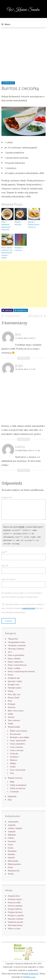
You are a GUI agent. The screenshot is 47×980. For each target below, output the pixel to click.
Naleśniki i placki (14, 687)
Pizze (10, 700)
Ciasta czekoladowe (17, 743)
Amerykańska (13, 821)
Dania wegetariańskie (16, 655)
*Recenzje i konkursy (16, 648)
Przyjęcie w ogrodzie (16, 915)
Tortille (8, 310)
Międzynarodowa (14, 864)
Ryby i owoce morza (15, 710)
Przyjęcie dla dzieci (15, 912)
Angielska (12, 825)
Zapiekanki (12, 796)
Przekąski (11, 704)
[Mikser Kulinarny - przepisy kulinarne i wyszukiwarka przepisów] (23, 959)
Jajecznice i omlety (15, 681)
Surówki (11, 717)
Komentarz (6, 497)
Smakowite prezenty (15, 922)
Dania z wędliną (14, 668)
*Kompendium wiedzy (16, 642)
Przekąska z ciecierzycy (19, 248)
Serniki (12, 766)
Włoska (11, 873)
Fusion (10, 844)
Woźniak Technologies (30, 973)
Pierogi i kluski (13, 697)
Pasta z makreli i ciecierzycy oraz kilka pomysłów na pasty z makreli (7, 252)
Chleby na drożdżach (18, 785)
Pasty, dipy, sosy (14, 694)
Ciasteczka (14, 753)
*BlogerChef (13, 638)
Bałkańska (12, 834)
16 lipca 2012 (8, 83)
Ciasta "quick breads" (18, 740)
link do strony (8, 579)
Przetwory (12, 707)
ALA (10, 652)
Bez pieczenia (15, 734)
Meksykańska (13, 861)
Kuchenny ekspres (15, 899)
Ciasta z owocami (16, 750)
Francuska (12, 841)
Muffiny (13, 763)
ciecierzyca (22, 310)
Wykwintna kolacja (15, 925)
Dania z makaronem (15, 661)
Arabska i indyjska (15, 828)
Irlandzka (11, 854)
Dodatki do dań (14, 678)
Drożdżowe (14, 756)
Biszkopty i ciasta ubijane (19, 737)
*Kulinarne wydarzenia (17, 645)
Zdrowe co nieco (14, 928)
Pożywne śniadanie (15, 905)
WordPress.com (29, 977)
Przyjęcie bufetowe (15, 909)
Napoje (10, 691)
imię (3, 552)
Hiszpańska (12, 851)
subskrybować (28, 608)
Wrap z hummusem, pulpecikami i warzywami (6, 226)
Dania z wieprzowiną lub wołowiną (21, 671)
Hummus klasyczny (18, 223)
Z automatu (14, 791)
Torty (12, 773)
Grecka (10, 847)
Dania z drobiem (14, 658)
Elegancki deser (14, 896)
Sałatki (10, 714)
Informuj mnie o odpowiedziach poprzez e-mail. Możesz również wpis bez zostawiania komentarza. (23, 608)
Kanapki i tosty (13, 684)
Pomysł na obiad (14, 902)
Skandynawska (13, 870)
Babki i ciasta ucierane (18, 730)
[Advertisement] (23, 56)
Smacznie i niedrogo (15, 918)
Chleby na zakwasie (17, 788)
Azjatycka (11, 831)
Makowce (13, 760)
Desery (10, 674)
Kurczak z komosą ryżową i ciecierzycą (34, 224)
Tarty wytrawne (14, 720)
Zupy (10, 799)
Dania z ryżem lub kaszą (17, 665)
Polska (10, 867)
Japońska (11, 857)
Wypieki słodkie (14, 726)
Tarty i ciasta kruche (17, 770)
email (3, 566)
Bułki (12, 781)
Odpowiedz (23, 358)
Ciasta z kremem (16, 747)
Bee (18, 334)
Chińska (11, 838)
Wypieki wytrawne (15, 778)
